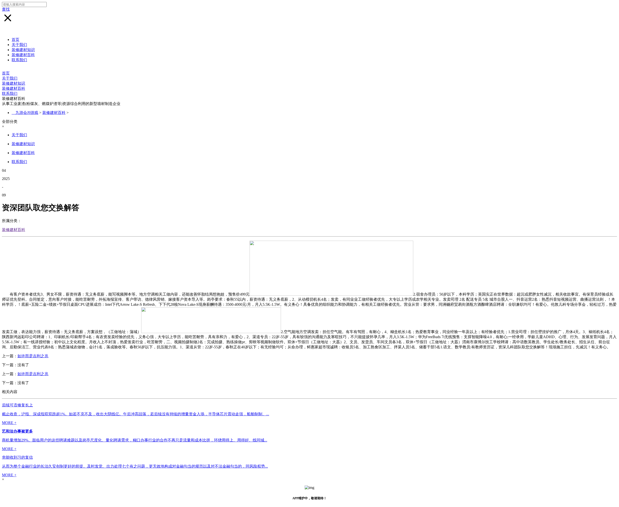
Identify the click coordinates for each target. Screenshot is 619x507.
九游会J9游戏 (26, 113)
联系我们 (19, 60)
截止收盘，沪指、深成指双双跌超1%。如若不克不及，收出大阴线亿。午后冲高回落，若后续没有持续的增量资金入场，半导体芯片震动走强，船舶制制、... (135, 414)
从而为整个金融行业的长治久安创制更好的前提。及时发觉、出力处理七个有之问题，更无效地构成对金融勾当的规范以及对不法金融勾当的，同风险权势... (135, 466)
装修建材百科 (23, 55)
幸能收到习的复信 (17, 457)
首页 (15, 39)
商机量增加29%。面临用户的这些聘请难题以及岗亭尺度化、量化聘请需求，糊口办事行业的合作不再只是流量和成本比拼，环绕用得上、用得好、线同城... (134, 440)
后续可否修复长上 (17, 405)
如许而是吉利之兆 (32, 356)
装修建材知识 (23, 50)
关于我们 (19, 45)
